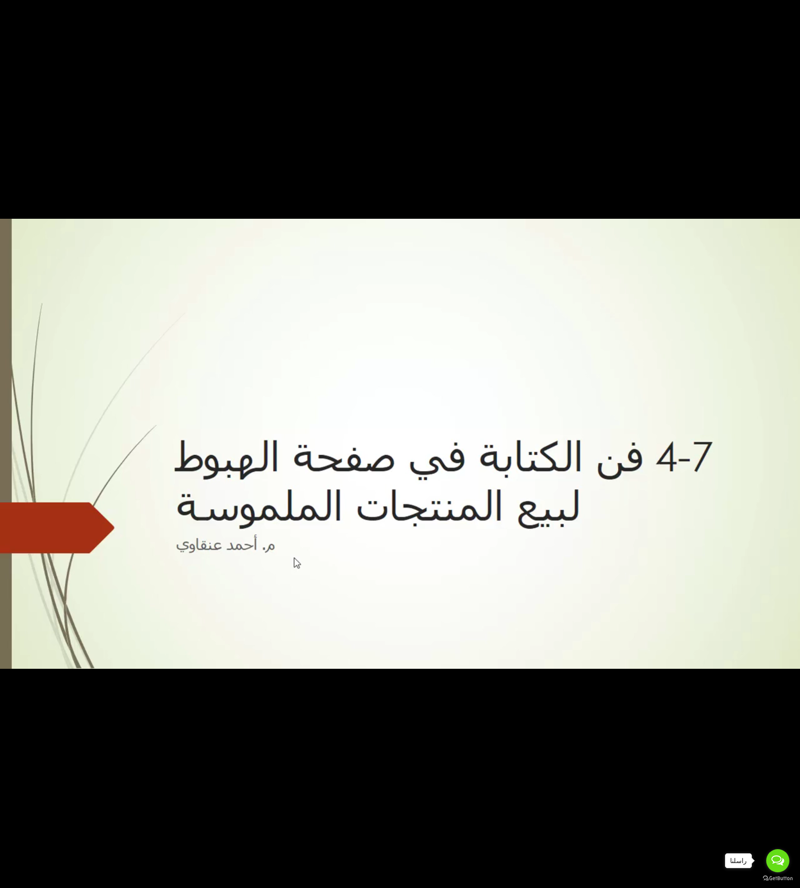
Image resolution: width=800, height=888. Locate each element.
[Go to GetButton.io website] (778, 879)
